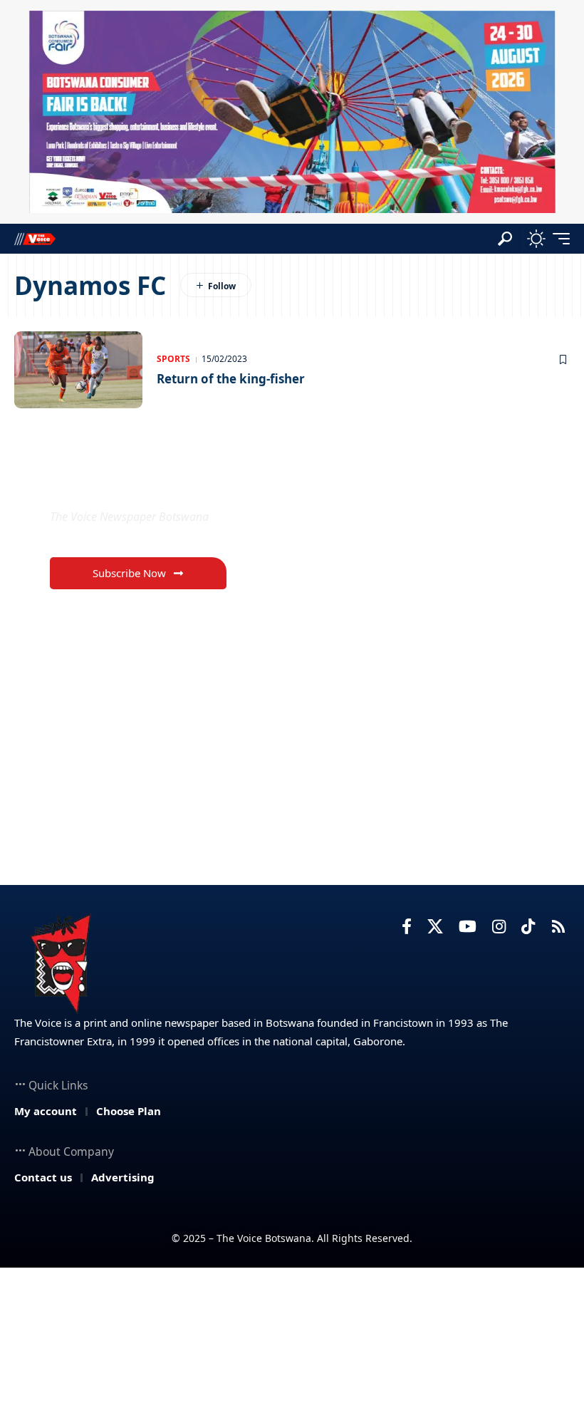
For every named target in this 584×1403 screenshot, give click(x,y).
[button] (505, 239)
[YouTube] (467, 926)
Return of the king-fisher (231, 379)
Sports (173, 359)
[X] (435, 926)
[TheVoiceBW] (35, 238)
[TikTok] (528, 926)
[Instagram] (499, 926)
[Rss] (558, 926)
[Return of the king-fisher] (78, 369)
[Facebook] (406, 926)
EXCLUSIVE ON (125, 482)
